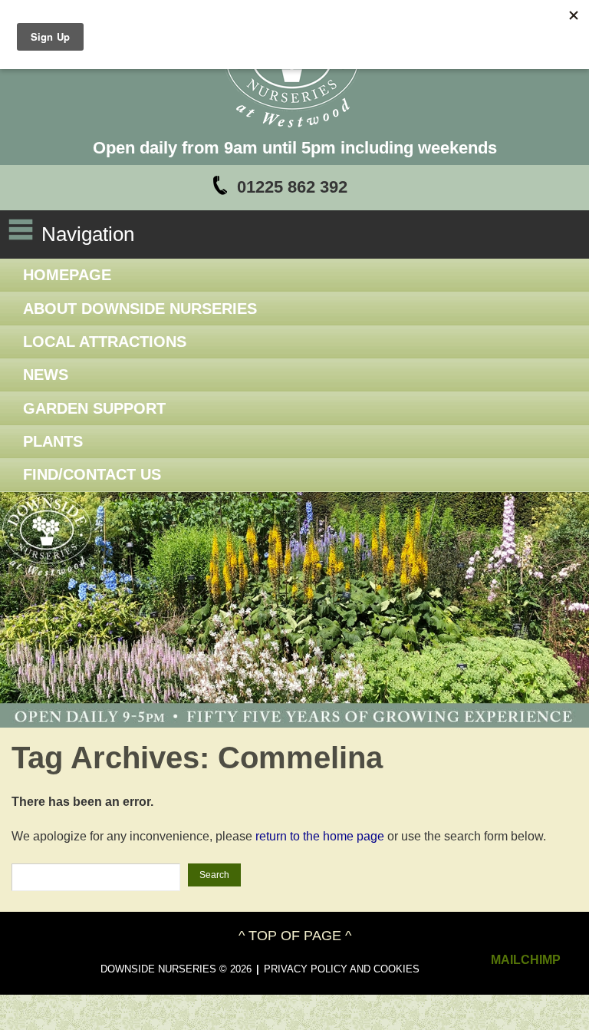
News (45, 374)
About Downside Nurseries (140, 308)
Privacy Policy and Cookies (342, 969)
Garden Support (94, 408)
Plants (53, 441)
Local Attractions (104, 341)
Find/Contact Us (92, 474)
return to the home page (319, 836)
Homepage (67, 274)
